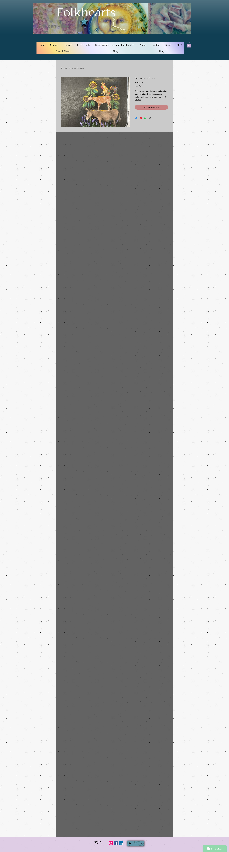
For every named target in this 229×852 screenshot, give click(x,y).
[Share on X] (149, 118)
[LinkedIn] (121, 843)
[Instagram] (111, 843)
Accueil (64, 68)
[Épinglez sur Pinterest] (140, 118)
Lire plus (138, 100)
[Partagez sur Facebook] (136, 118)
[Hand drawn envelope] (97, 842)
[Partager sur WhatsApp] (145, 118)
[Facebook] (116, 843)
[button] (54, 45)
